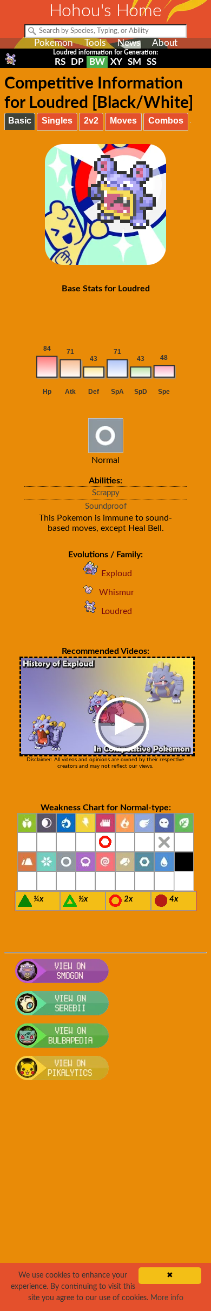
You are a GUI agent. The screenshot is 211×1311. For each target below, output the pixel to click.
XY (116, 61)
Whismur (116, 592)
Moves (123, 120)
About (164, 42)
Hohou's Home (105, 10)
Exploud (116, 573)
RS (60, 61)
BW (97, 61)
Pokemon (53, 42)
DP (77, 61)
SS (151, 61)
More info (166, 1298)
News (128, 42)
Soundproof (106, 506)
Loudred (116, 611)
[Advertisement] (105, 1201)
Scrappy (106, 493)
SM (134, 61)
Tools (95, 42)
